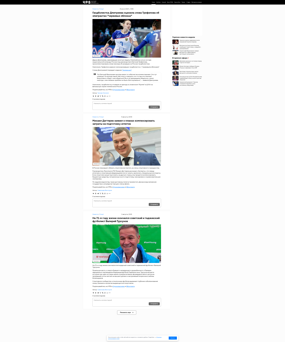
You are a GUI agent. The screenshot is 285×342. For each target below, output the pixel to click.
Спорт (153, 2)
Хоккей (164, 2)
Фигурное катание (196, 2)
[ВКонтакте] (93, 96)
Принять (173, 338)
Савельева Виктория (104, 190)
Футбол (158, 2)
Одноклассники (119, 90)
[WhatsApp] (105, 96)
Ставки (188, 2)
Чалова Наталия (103, 93)
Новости (95, 9)
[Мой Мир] (107, 96)
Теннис (183, 2)
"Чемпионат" (127, 70)
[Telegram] (98, 96)
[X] (100, 96)
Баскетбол (177, 2)
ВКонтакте (130, 90)
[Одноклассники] (96, 96)
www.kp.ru (97, 261)
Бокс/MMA (170, 2)
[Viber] (103, 96)
